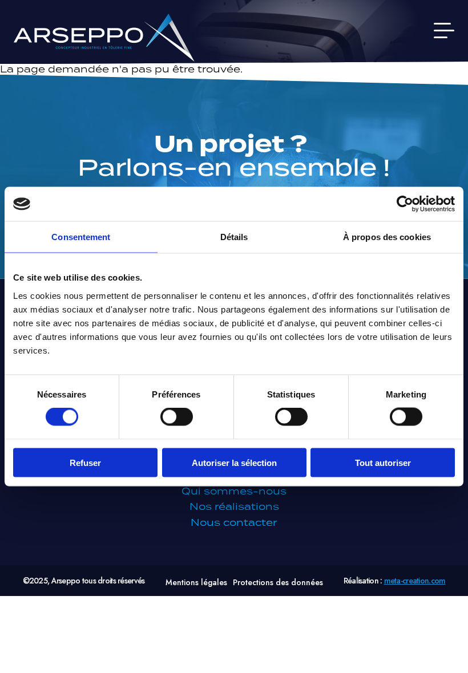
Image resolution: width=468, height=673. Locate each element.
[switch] (176, 417)
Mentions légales (196, 582)
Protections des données (278, 582)
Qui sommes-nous (234, 491)
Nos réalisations (234, 506)
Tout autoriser (383, 462)
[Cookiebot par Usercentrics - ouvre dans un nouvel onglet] (405, 204)
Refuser (85, 462)
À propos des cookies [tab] (387, 237)
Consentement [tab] (80, 237)
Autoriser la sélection (234, 462)
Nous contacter (234, 522)
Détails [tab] (234, 237)
